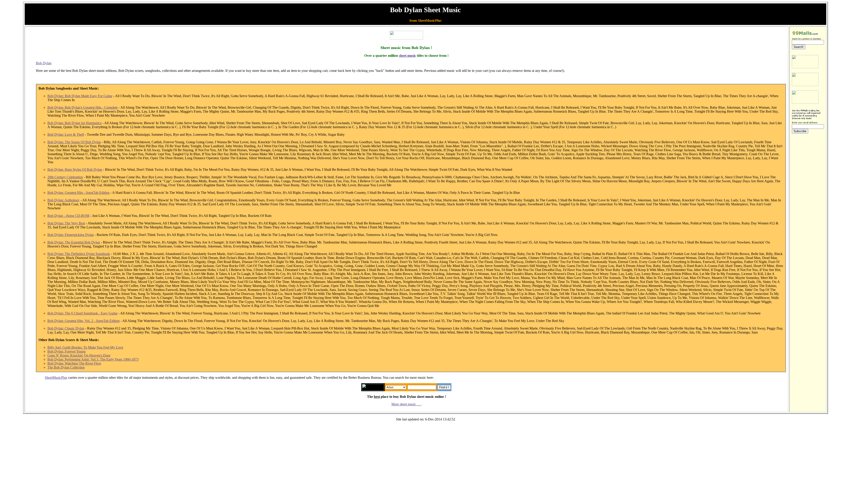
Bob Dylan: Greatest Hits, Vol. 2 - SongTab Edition (83, 321)
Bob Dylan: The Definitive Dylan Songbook (78, 254)
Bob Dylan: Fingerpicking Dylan (70, 235)
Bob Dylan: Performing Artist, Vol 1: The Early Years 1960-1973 (93, 359)
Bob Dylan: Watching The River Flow (74, 363)
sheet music (407, 55)
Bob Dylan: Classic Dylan (65, 328)
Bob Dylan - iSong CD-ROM (68, 216)
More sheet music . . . (406, 404)
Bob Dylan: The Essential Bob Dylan (73, 242)
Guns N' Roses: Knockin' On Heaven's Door (78, 355)
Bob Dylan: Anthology (63, 200)
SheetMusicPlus (56, 377)
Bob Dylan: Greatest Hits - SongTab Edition (78, 192)
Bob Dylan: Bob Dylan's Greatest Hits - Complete (82, 107)
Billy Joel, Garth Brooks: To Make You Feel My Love (85, 347)
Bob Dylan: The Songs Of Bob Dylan (74, 142)
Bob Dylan (43, 63)
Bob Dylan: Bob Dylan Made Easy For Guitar (79, 96)
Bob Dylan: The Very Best (66, 223)
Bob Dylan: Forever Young (66, 351)
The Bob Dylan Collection (66, 367)
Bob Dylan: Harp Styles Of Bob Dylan (74, 169)
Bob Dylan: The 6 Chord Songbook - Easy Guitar (82, 313)
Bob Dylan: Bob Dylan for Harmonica (74, 123)
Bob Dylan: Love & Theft (65, 134)
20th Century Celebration (65, 177)
